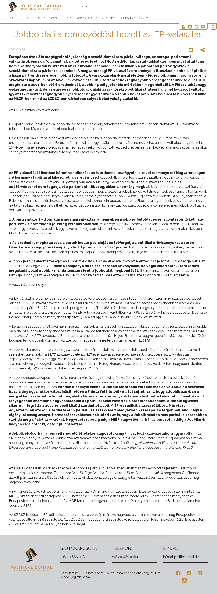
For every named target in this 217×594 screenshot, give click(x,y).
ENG (85, 7)
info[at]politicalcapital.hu (182, 557)
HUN (77, 7)
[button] (213, 26)
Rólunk (14, 18)
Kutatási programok (77, 18)
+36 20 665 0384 (73, 557)
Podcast (144, 18)
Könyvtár (127, 18)
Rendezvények (106, 18)
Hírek (27, 18)
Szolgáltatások (46, 18)
